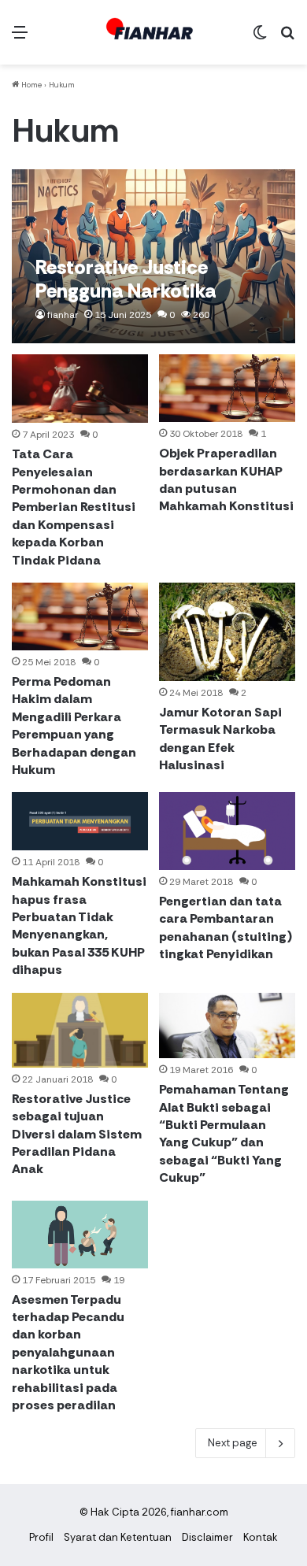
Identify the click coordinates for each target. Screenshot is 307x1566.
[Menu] (20, 38)
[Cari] (287, 38)
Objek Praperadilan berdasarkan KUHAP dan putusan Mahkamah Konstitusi (226, 479)
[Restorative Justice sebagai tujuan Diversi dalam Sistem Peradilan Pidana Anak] (79, 1030)
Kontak (260, 1537)
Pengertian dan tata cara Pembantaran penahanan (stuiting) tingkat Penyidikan (225, 927)
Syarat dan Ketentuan (118, 1537)
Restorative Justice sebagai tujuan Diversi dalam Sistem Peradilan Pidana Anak (77, 1134)
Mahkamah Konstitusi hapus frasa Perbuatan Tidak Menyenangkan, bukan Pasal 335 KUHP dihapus (79, 925)
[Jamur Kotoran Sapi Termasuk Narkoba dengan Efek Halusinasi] (226, 632)
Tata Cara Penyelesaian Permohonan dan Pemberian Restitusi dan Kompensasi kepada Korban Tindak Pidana (73, 507)
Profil (41, 1537)
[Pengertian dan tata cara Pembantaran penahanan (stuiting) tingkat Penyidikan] (226, 830)
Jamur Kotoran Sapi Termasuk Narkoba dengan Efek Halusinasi (220, 738)
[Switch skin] (260, 38)
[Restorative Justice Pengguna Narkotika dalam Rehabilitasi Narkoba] (153, 256)
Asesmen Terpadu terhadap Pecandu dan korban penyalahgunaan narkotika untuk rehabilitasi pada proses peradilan (68, 1352)
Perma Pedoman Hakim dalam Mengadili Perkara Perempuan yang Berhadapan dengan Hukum (74, 725)
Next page (232, 1442)
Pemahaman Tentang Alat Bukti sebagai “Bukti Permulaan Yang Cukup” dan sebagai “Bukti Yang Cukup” (224, 1133)
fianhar (62, 315)
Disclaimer (207, 1537)
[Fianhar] (153, 32)
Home (30, 85)
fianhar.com (199, 1512)
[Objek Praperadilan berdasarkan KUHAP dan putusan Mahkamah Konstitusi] (226, 388)
